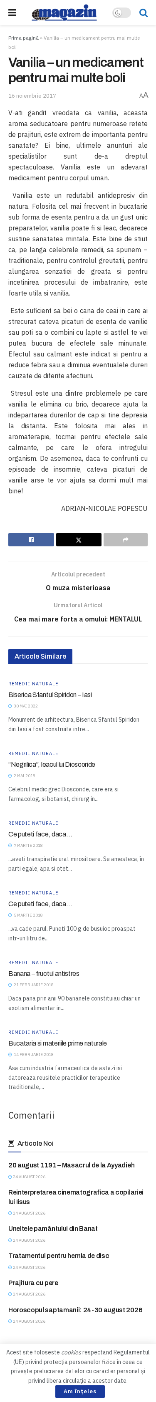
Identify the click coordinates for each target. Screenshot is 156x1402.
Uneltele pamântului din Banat (53, 1228)
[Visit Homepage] (64, 12)
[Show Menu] (12, 12)
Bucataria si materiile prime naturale (57, 1043)
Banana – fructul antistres (43, 973)
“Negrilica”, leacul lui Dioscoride (51, 764)
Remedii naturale (33, 684)
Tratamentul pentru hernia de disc (58, 1255)
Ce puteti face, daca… (40, 834)
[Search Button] (143, 12)
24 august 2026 (28, 1177)
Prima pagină (23, 38)
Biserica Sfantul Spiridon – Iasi (50, 694)
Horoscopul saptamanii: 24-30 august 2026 (75, 1310)
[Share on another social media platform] (126, 539)
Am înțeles (80, 1391)
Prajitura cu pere (33, 1282)
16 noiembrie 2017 (32, 95)
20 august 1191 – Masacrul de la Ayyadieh (71, 1165)
